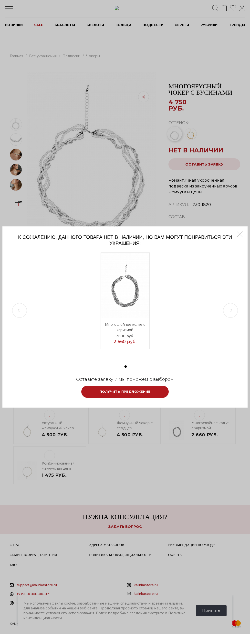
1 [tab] (126, 366)
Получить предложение (125, 391)
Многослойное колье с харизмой (125, 327)
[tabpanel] (125, 300)
